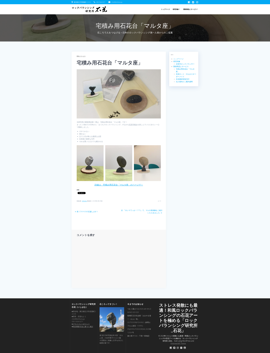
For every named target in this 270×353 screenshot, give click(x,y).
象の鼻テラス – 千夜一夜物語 (138, 336)
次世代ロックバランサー (185, 64)
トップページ (165, 9)
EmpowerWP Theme (178, 343)
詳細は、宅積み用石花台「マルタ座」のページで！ (118, 184)
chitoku (84, 201)
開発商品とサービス (190, 9)
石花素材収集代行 (182, 79)
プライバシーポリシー (81, 324)
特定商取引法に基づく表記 (83, 326)
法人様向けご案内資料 (184, 81)
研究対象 (176, 9)
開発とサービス (81, 56)
